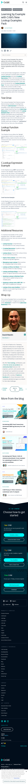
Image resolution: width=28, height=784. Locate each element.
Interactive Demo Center (14, 539)
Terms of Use (17, 764)
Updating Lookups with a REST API (13, 282)
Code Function (12, 105)
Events (2, 664)
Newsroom (3, 690)
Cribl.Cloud (3, 625)
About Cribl (3, 685)
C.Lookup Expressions (9, 248)
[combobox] (14, 55)
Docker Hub (3, 676)
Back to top (15, 389)
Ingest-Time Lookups (9, 257)
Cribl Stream (3, 615)
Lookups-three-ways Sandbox (11, 287)
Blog (2, 661)
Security (2, 695)
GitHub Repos (4, 673)
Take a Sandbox (4, 708)
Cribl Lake (3, 623)
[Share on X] (2, 51)
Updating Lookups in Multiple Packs (13, 276)
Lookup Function (6, 76)
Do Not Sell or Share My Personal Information (12, 769)
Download (14, 589)
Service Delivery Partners (6, 640)
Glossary (3, 668)
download (8, 302)
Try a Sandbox (14, 560)
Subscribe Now (7, 729)
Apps (2, 628)
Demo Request (4, 713)
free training (11, 363)
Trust (2, 697)
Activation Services (5, 637)
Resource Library (4, 654)
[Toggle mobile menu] (26, 2)
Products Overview (5, 613)
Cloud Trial (3, 710)
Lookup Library (7, 253)
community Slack (7, 367)
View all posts (5, 337)
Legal (2, 700)
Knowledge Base (4, 652)
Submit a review (23, 746)
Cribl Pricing (3, 635)
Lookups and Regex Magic (10, 271)
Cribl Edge (3, 618)
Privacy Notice (4, 766)
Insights (2, 632)
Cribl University (4, 649)
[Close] (26, 771)
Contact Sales (4, 715)
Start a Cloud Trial (14, 564)
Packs (2, 671)
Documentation (4, 656)
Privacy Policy (16, 778)
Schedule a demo (14, 535)
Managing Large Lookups (10, 262)
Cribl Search (3, 620)
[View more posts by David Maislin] (14, 320)
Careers (2, 688)
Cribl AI (2, 630)
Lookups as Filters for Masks (11, 267)
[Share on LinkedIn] (5, 51)
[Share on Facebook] (8, 51)
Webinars (3, 666)
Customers (3, 692)
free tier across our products (12, 365)
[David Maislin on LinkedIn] (25, 335)
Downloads (3, 659)
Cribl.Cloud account (14, 585)
